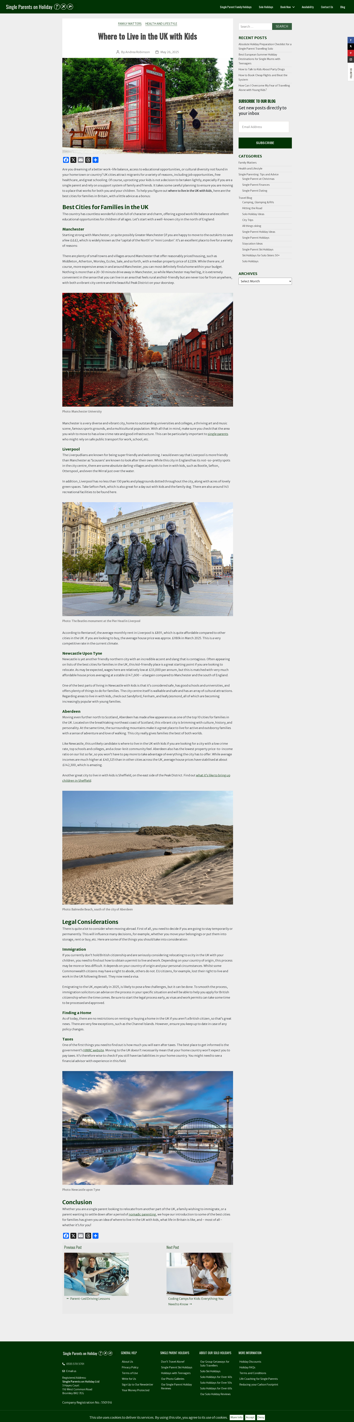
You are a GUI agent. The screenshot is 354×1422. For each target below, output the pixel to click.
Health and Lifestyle (161, 23)
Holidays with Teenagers (176, 1373)
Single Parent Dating (254, 190)
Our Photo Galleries (172, 1379)
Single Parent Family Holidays (235, 6)
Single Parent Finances (256, 184)
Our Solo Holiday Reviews (215, 1394)
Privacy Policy (130, 1367)
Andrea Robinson (137, 52)
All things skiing (251, 226)
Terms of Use (130, 1373)
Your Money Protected (135, 1390)
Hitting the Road (252, 208)
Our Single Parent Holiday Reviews (176, 1386)
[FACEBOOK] (351, 40)
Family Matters (130, 23)
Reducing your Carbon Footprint (259, 1384)
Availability (308, 6)
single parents (218, 434)
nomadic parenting (142, 1214)
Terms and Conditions (253, 1373)
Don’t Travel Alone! (172, 1361)
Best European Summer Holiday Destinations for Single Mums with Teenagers (259, 59)
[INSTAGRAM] (351, 59)
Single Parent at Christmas (258, 179)
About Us (127, 1361)
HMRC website (93, 1050)
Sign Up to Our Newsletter (137, 1384)
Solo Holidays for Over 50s (216, 1382)
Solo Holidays (266, 6)
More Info (236, 1417)
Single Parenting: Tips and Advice (259, 174)
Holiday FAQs (247, 1367)
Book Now (285, 6)
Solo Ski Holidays (210, 1371)
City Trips (247, 220)
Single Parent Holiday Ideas (258, 231)
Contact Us (327, 6)
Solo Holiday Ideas (253, 214)
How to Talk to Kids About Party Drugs (262, 69)
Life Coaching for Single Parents (259, 1379)
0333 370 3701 (75, 1364)
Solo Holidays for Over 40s (216, 1377)
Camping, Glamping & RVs (258, 202)
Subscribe (265, 143)
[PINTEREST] (351, 53)
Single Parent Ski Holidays (257, 249)
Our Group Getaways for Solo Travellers (214, 1363)
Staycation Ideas (252, 243)
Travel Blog (245, 198)
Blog (342, 6)
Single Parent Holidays (255, 237)
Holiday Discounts (250, 1361)
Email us (71, 1371)
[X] (351, 46)
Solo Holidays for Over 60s (216, 1388)
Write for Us (129, 1379)
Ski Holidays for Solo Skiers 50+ (261, 255)
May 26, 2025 (169, 52)
